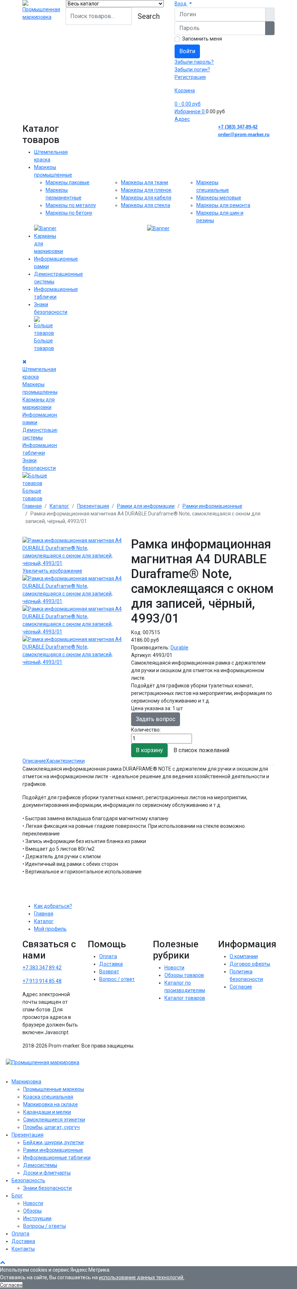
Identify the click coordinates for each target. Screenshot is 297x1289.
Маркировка (26, 1081)
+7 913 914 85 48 (42, 981)
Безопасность (28, 1180)
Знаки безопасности (47, 1188)
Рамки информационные (53, 1150)
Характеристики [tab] (65, 761)
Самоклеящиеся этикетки (54, 1119)
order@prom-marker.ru (243, 134)
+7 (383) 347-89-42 (238, 127)
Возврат (109, 971)
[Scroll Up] (2, 1262)
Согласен (11, 1285)
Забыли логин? (192, 69)
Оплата (108, 956)
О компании (244, 956)
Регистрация (190, 77)
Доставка (111, 964)
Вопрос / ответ (117, 979)
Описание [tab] (34, 761)
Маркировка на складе (50, 1104)
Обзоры (32, 1211)
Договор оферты (250, 964)
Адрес (182, 119)
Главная (43, 914)
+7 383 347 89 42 (42, 967)
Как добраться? (53, 906)
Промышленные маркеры (53, 1089)
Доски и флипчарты (47, 1173)
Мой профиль (50, 929)
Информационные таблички (57, 1157)
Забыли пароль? (194, 62)
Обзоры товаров (184, 975)
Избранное (190, 111)
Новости (174, 967)
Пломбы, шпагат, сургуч (51, 1127)
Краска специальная (48, 1097)
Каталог (44, 921)
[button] (183, 4)
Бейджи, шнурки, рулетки (53, 1142)
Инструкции (37, 1218)
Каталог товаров (184, 998)
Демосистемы (40, 1165)
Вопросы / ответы (44, 1226)
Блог (17, 1196)
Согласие (241, 987)
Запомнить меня (202, 39)
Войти (187, 51)
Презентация (27, 1135)
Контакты (23, 1249)
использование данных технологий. (141, 1277)
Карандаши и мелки (47, 1112)
